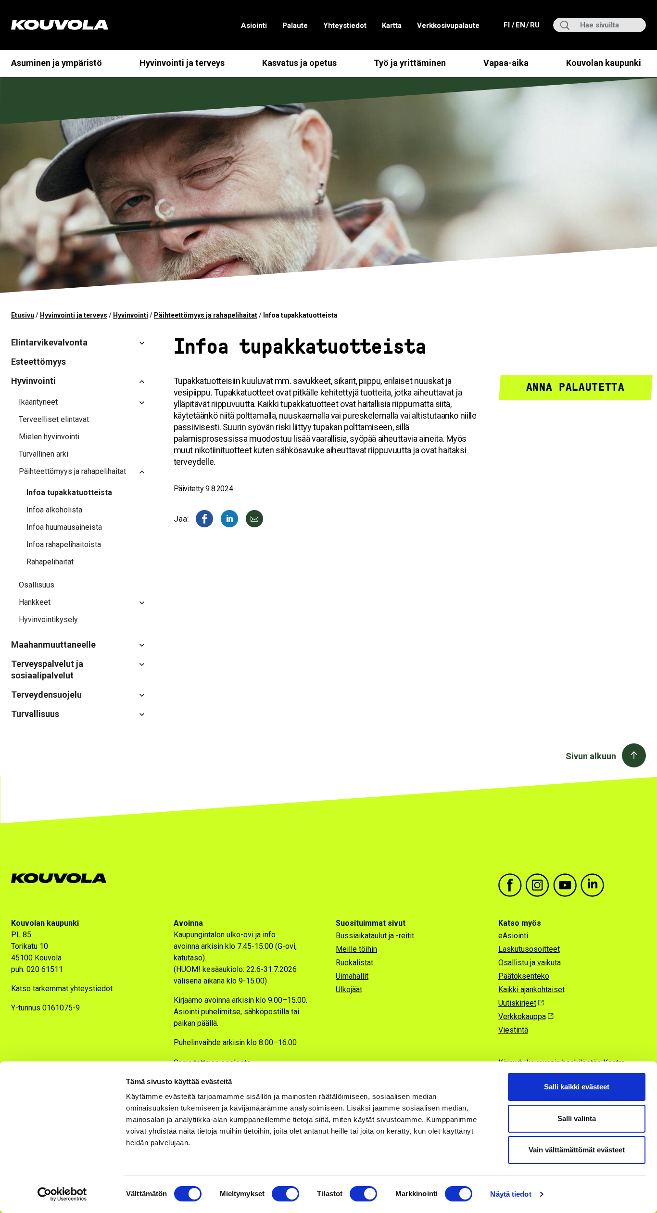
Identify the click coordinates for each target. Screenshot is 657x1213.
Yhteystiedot (344, 25)
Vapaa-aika (506, 63)
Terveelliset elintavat (54, 419)
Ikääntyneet (38, 402)
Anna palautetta (575, 387)
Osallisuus (36, 584)
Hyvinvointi (130, 315)
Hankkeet (35, 602)
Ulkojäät (349, 989)
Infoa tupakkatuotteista (69, 492)
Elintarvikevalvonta (49, 342)
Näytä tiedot (510, 1194)
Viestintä (513, 1029)
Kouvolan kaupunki (603, 63)
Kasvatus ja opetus (299, 63)
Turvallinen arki (43, 454)
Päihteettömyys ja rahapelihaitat (205, 315)
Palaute (295, 25)
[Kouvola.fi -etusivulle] (62, 878)
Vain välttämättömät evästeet (577, 1150)
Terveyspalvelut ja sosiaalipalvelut (47, 669)
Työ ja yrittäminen (410, 63)
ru (534, 24)
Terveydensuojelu (46, 694)
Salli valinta (576, 1118)
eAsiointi (513, 935)
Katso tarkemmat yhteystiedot (62, 988)
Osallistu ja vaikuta (529, 962)
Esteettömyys (38, 362)
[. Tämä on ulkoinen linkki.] (229, 518)
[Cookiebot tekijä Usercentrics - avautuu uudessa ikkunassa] (62, 1194)
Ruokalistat (354, 962)
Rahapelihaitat (50, 561)
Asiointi (254, 25)
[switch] (285, 1193)
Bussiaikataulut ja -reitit (375, 935)
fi (508, 24)
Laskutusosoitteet (529, 949)
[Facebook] (204, 518)
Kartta (392, 25)
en (520, 24)
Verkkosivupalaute (448, 25)
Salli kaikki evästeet (576, 1087)
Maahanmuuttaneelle (53, 644)
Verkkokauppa (522, 1016)
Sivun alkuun (591, 756)
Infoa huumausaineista (64, 527)
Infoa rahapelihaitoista (63, 544)
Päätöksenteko (523, 976)
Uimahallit (352, 976)
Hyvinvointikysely (48, 619)
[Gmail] (254, 518)
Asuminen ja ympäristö (56, 63)
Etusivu (22, 315)
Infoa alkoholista (54, 509)
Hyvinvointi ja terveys (182, 63)
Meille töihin (356, 949)
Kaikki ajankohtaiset (531, 989)
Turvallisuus (35, 714)
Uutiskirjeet (517, 1003)
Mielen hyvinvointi (49, 436)
